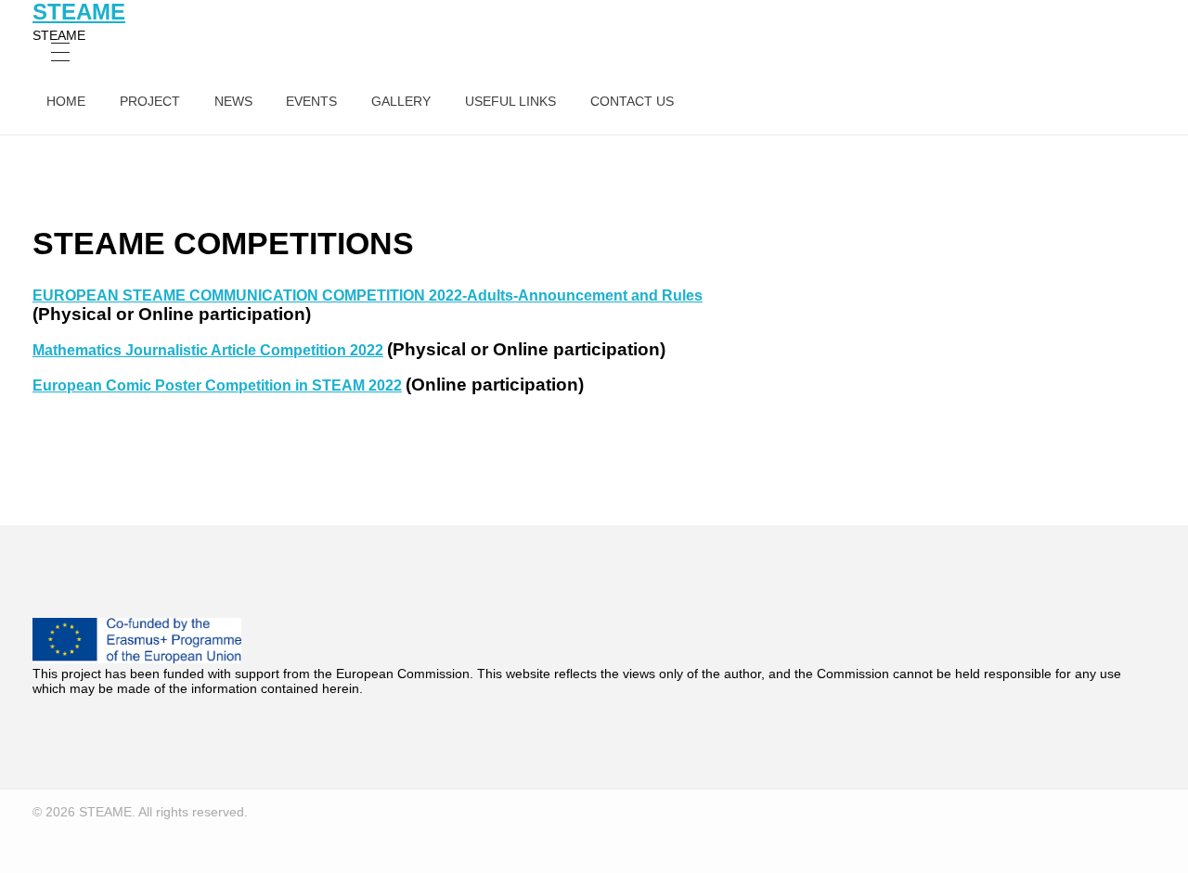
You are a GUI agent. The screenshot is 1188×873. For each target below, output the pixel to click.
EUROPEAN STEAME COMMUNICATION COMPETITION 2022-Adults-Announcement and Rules (367, 295)
